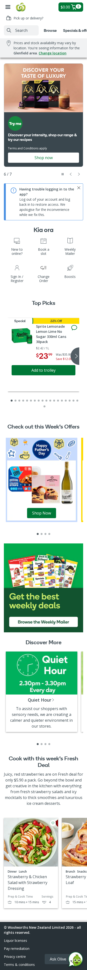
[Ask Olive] (75, 960)
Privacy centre (15, 956)
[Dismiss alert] (79, 188)
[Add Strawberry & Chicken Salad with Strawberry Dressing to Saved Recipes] (53, 823)
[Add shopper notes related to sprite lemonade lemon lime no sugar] (74, 328)
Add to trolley (43, 370)
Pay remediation (16, 948)
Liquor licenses (15, 940)
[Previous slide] (71, 174)
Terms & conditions (19, 964)
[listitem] (38, 534)
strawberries (32, 774)
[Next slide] (79, 174)
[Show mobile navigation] (8, 7)
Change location (52, 53)
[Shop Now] (41, 479)
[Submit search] (9, 30)
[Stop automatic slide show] (62, 174)
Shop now (44, 157)
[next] (75, 356)
